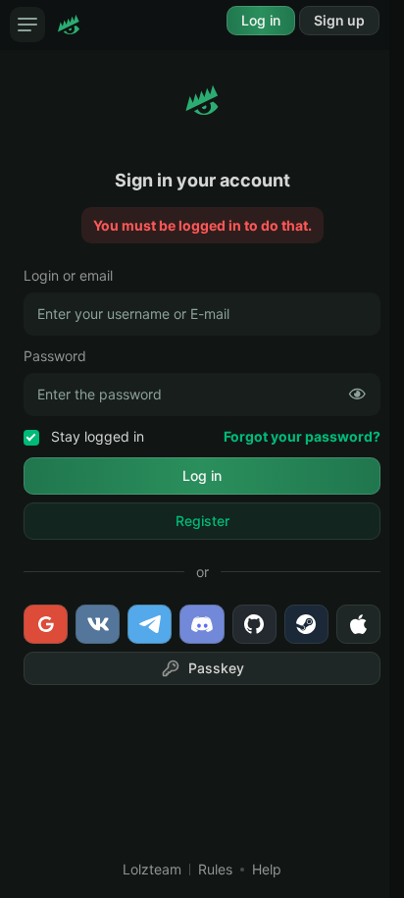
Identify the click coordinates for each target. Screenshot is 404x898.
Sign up (339, 20)
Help (266, 869)
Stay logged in (95, 436)
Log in (260, 20)
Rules (215, 869)
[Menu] (27, 24)
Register (202, 520)
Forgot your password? (302, 436)
